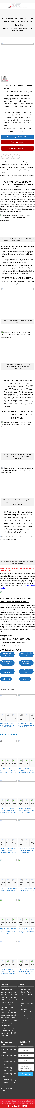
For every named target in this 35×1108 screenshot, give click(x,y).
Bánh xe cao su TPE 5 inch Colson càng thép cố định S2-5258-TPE (26, 725)
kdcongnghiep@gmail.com (16, 642)
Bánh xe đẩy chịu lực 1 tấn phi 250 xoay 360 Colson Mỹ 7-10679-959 (8, 810)
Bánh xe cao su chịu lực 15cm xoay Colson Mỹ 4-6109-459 (27, 971)
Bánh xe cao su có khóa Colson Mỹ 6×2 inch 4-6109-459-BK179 (27, 890)
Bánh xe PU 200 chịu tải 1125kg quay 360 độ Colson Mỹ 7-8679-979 (26, 770)
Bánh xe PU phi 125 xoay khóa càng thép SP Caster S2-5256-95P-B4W (8, 930)
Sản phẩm (14, 28)
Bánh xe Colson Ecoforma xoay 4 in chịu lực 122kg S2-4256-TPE (8, 770)
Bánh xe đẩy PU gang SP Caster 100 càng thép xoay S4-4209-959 (27, 850)
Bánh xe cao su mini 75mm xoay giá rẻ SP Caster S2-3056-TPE (8, 971)
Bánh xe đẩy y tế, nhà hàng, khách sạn (9, 1082)
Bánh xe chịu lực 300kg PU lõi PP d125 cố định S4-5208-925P (26, 810)
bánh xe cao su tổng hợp (20, 206)
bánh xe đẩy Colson (11, 190)
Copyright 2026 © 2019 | (10, 1101)
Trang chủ (6, 28)
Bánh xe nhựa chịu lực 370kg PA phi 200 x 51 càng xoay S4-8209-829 (8, 850)
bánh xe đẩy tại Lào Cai (12, 619)
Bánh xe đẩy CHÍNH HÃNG (11, 569)
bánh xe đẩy (15, 265)
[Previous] (4, 58)
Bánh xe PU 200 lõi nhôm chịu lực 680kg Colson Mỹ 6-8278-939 (8, 890)
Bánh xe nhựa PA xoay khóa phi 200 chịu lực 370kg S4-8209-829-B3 (26, 930)
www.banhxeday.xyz (16, 646)
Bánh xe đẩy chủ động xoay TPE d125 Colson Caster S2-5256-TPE (7, 725)
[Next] (30, 58)
